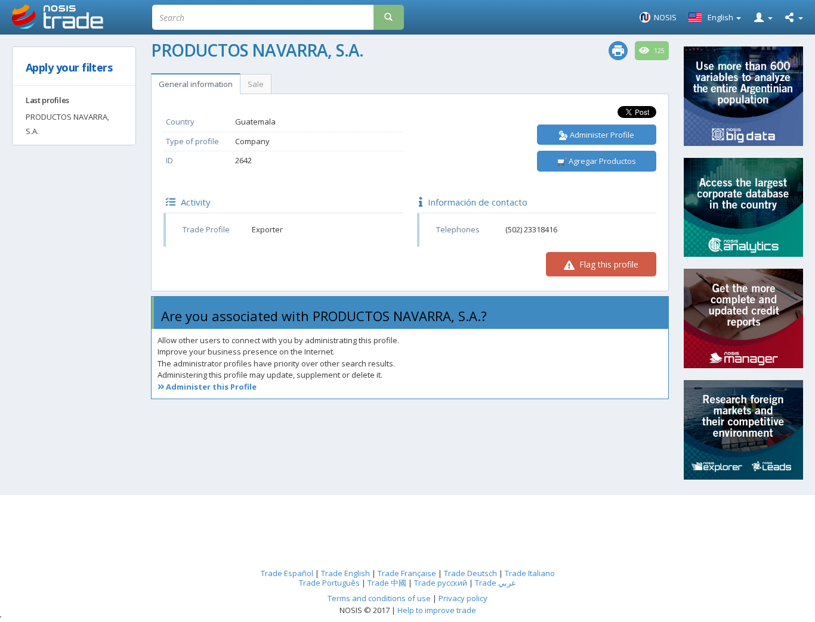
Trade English (345, 573)
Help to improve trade (436, 610)
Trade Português (329, 582)
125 (658, 50)
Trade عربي (495, 582)
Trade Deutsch (470, 573)
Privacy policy (463, 598)
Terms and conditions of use (379, 598)
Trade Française (407, 573)
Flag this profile (607, 264)
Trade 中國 (387, 582)
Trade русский (440, 582)
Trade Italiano (530, 573)
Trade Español (287, 573)
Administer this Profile (210, 386)
